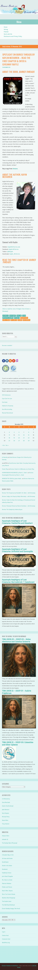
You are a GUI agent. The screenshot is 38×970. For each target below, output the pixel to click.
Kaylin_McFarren (15, 254)
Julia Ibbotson (5, 809)
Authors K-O (5, 315)
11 (9, 435)
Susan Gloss (5, 820)
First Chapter (14, 320)
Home (5, 27)
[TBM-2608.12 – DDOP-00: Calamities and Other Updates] (9, 759)
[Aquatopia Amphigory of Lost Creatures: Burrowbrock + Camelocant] (19, 616)
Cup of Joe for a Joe (7, 398)
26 (14, 440)
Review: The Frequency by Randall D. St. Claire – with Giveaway (18, 493)
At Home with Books (7, 858)
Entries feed (5, 935)
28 (24, 440)
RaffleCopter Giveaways (8, 317)
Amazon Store (5, 835)
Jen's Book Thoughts (7, 876)
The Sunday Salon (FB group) (9, 843)
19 (14, 438)
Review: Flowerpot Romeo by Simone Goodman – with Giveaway (18, 506)
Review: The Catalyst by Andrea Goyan (12, 509)
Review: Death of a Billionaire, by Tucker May (22, 469)
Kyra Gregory (5, 813)
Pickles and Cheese (7, 887)
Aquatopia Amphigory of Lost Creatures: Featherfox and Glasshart (17, 522)
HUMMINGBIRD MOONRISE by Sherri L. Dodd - (14, 472)
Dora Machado (6, 802)
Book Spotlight (24, 317)
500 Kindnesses (6, 395)
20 (19, 438)
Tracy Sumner (5, 824)
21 (23, 438)
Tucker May (5, 469)
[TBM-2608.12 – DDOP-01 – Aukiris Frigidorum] (19, 728)
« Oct (3, 445)
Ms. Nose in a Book (7, 880)
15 (28, 435)
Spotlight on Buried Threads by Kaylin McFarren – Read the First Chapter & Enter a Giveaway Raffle (18, 59)
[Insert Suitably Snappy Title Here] (11, 908)
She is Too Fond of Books (8, 894)
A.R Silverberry (6, 799)
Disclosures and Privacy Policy (13, 36)
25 (9, 440)
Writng (6, 29)
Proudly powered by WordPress (10, 965)
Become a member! (7, 345)
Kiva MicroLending (7, 409)
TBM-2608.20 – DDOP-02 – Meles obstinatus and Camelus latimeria (16, 640)
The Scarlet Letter (6, 901)
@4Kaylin (10, 251)
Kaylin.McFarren (14, 249)
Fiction (24, 315)
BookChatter (5, 862)
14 (23, 435)
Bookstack (4, 869)
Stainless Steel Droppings (8, 897)
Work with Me (8, 34)
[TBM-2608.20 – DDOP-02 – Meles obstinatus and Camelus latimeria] (19, 676)
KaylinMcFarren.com (14, 247)
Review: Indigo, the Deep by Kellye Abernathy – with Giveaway (18, 496)
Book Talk (19, 315)
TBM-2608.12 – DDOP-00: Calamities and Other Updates (17, 743)
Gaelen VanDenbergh (7, 806)
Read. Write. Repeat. (7, 890)
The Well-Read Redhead (8, 905)
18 (9, 438)
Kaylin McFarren (26, 320)
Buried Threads (6, 320)
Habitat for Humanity (7, 405)
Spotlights (16, 317)
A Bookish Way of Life (8, 855)
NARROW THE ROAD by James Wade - (12, 478)
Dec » (7, 445)
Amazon (15, 168)
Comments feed (6, 939)
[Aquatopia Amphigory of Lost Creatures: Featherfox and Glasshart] (19, 539)
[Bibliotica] (19, 16)
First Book (4, 402)
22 (28, 438)
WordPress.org (6, 942)
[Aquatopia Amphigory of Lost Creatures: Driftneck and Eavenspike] (19, 567)
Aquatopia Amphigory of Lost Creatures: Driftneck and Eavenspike (17, 550)
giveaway (20, 320)
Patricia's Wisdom (6, 883)
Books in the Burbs (7, 865)
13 (19, 435)
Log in (3, 932)
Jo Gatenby (5, 457)
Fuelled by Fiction (6, 872)
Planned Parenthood (7, 413)
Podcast (6, 31)
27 (19, 440)
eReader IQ (5, 839)
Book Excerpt (13, 315)
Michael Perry (6, 816)
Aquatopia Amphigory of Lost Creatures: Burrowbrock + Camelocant (18, 581)
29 (28, 440)
